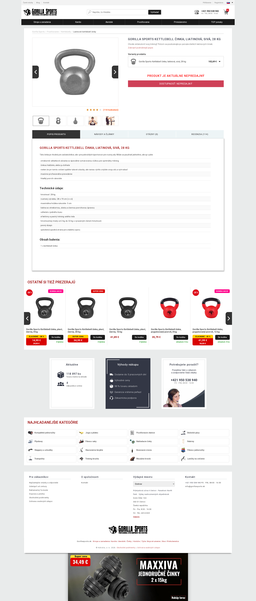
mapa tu (136, 517)
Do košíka (56, 337)
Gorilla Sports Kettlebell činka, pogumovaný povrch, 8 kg (166, 330)
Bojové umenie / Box (156, 541)
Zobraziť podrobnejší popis (140, 48)
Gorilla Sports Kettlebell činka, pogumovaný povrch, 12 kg (208, 330)
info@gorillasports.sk (195, 486)
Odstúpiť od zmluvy (38, 486)
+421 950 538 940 (184, 380)
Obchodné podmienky (39, 498)
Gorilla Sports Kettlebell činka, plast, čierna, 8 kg (44, 330)
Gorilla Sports (38, 32)
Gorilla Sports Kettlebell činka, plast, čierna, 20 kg (86, 330)
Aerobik (121, 541)
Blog (38, 3)
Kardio (114, 541)
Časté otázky (28, 3)
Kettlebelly (66, 32)
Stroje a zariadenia (101, 541)
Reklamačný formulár (38, 490)
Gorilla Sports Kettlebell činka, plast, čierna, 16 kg (127, 330)
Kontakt (46, 3)
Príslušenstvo (173, 541)
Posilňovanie (53, 32)
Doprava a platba (37, 494)
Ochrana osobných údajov (41, 501)
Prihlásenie (207, 3)
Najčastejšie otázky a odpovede (43, 483)
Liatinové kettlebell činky (84, 32)
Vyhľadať (155, 12)
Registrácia (219, 3)
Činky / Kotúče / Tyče (136, 541)
